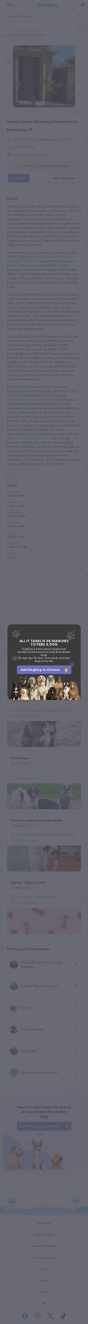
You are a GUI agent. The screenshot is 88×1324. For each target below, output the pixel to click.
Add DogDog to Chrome (40, 670)
